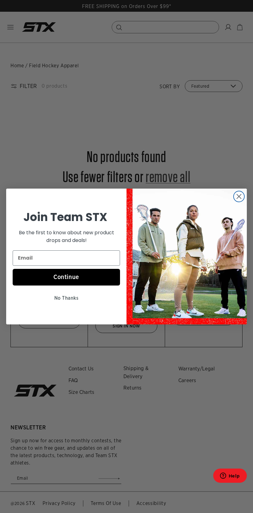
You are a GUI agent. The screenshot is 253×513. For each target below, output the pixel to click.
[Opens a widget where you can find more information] (230, 478)
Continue (66, 277)
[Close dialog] (239, 196)
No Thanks (66, 298)
